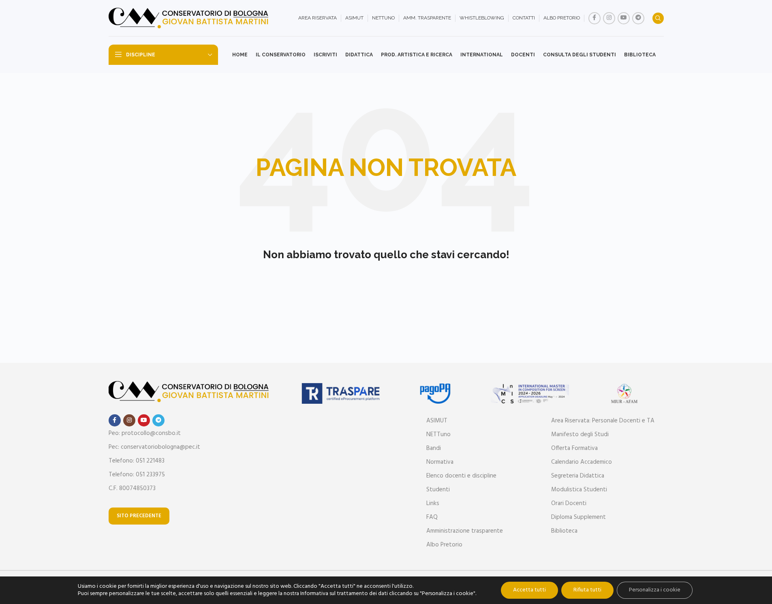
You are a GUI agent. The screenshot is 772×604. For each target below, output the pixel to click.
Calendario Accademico (581, 462)
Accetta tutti (529, 590)
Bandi (433, 448)
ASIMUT (436, 421)
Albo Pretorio (444, 545)
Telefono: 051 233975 (137, 475)
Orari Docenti (568, 503)
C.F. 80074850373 (132, 488)
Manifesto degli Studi (580, 434)
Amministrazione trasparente (464, 531)
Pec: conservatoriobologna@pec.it (154, 447)
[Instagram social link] (609, 18)
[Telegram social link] (638, 18)
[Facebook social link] (594, 18)
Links (432, 503)
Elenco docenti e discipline (461, 476)
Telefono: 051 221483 (137, 461)
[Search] (658, 18)
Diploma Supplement (578, 517)
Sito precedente (139, 516)
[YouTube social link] (624, 18)
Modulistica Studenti (579, 490)
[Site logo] (190, 18)
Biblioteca (564, 531)
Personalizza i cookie (654, 590)
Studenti (438, 490)
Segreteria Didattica (577, 476)
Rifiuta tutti (587, 590)
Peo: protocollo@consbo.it (145, 433)
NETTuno (438, 434)
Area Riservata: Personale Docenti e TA (602, 421)
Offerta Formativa (574, 448)
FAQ (432, 517)
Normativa (439, 462)
